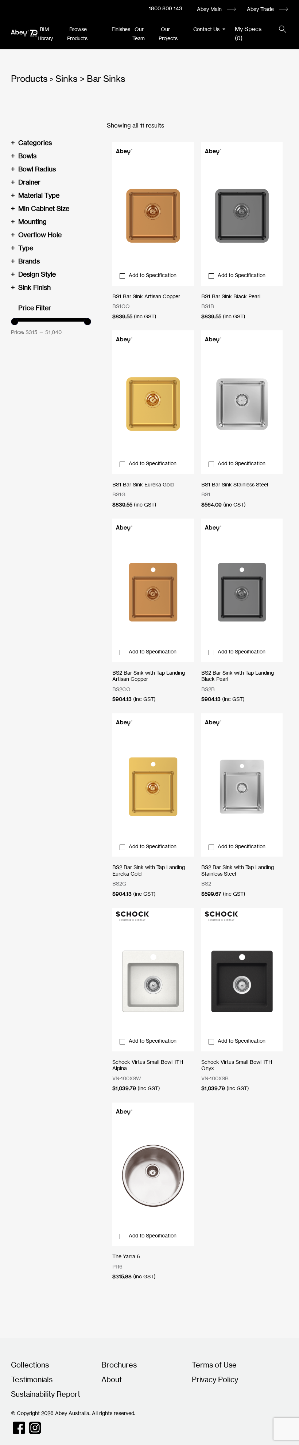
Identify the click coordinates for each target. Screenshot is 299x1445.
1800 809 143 (165, 8)
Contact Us (207, 29)
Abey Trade (260, 9)
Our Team (138, 33)
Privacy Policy (215, 1379)
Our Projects (168, 33)
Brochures (119, 1364)
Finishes (121, 29)
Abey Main (209, 9)
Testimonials (32, 1379)
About (111, 1379)
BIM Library (45, 33)
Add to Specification (152, 275)
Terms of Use (214, 1364)
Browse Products (77, 33)
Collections (30, 1364)
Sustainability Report (45, 1394)
